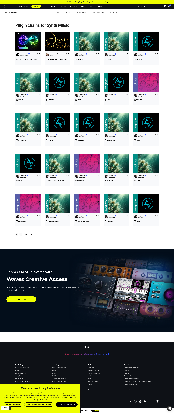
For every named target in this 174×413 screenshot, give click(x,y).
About (59, 12)
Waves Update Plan (93, 370)
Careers (90, 390)
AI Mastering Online (94, 376)
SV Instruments (98, 12)
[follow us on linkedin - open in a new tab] (145, 401)
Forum (90, 384)
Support (90, 378)
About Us (126, 373)
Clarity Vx (18, 376)
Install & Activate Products (59, 381)
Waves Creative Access (22, 6)
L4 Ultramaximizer (20, 373)
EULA (125, 387)
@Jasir (51, 55)
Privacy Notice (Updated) (131, 378)
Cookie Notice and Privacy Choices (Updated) (137, 381)
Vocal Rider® (19, 378)
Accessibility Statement (131, 384)
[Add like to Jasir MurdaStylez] (68, 54)
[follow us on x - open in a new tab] (130, 401)
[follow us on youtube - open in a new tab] (140, 401)
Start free (36, 6)
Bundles (54, 373)
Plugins (54, 370)
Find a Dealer (92, 387)
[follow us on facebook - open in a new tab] (125, 401)
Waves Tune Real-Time (22, 367)
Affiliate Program (93, 381)
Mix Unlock (113, 12)
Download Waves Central (59, 378)
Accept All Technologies (66, 404)
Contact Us (127, 370)
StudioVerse (55, 376)
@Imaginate (82, 55)
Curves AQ (18, 370)
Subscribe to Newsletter (131, 367)
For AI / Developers (130, 390)
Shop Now (108, 2)
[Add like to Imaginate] (98, 54)
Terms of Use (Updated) (131, 376)
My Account (91, 367)
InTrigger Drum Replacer (22, 381)
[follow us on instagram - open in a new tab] (135, 401)
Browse (68, 12)
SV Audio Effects (82, 12)
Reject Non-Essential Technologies (39, 404)
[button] (6, 408)
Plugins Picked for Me (94, 373)
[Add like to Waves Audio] (39, 54)
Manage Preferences (12, 404)
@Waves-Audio (24, 55)
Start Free (21, 299)
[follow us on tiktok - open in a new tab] (149, 401)
